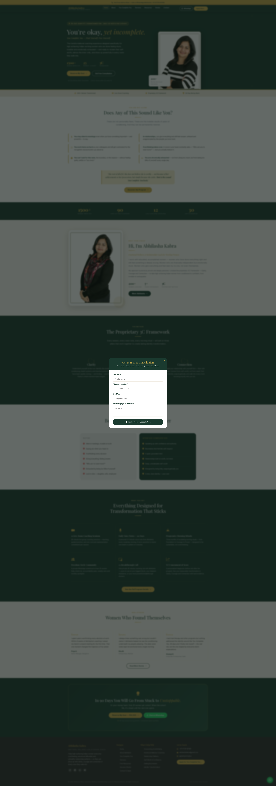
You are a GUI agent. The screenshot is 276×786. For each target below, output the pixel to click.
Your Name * (117, 374)
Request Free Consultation (139, 422)
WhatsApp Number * (120, 384)
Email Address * (118, 394)
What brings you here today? (123, 404)
